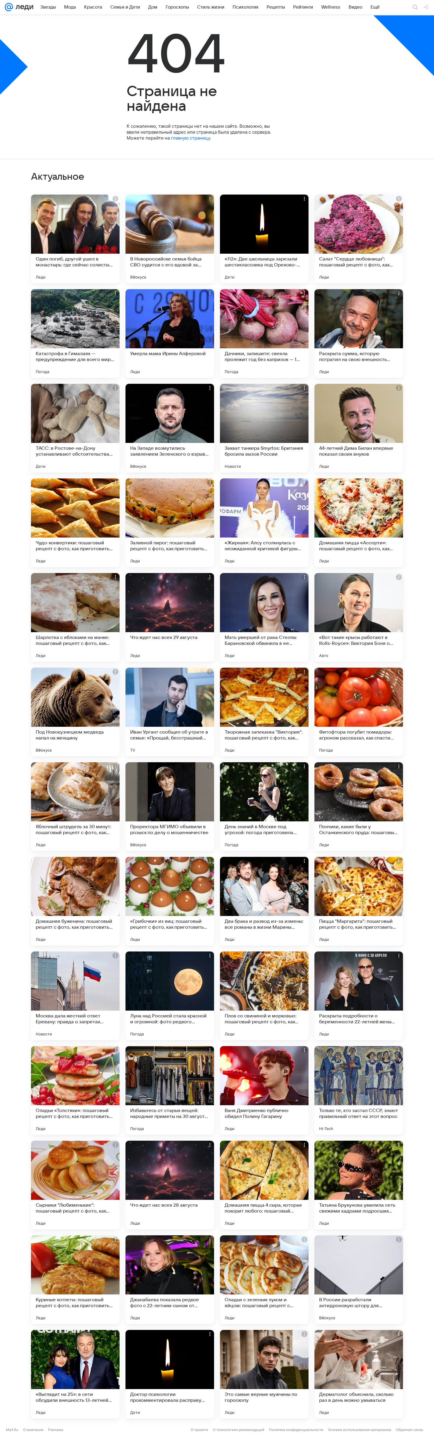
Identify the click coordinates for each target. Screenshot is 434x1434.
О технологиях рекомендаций (238, 1429)
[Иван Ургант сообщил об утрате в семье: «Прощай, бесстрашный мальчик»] (169, 712)
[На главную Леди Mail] (23, 7)
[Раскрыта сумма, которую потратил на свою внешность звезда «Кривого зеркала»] (358, 333)
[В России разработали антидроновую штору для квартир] (358, 1279)
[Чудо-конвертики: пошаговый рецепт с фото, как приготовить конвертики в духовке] (75, 522)
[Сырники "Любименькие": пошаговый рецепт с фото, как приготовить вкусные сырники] (75, 1185)
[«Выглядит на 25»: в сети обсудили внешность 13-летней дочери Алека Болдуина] (75, 1374)
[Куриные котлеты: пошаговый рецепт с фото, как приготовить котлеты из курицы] (75, 1279)
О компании (33, 1429)
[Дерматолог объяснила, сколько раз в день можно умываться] (358, 1374)
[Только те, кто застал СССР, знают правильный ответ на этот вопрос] (358, 1090)
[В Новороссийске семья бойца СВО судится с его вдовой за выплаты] (169, 239)
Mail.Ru (12, 1429)
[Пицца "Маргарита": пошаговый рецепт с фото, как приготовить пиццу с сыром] (358, 901)
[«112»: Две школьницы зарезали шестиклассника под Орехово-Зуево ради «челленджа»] (264, 239)
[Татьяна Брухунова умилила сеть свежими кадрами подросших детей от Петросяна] (358, 1185)
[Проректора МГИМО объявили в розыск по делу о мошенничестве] (169, 806)
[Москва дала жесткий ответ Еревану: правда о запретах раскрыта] (75, 995)
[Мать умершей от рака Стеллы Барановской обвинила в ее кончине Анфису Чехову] (264, 617)
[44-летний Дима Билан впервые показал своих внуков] (358, 428)
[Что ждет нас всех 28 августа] (169, 1185)
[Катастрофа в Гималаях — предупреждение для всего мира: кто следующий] (75, 333)
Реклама (55, 1429)
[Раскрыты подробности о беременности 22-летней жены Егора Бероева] (358, 995)
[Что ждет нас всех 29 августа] (169, 617)
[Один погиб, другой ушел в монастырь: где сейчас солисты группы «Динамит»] (75, 239)
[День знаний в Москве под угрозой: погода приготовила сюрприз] (264, 806)
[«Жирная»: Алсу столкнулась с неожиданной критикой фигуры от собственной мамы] (264, 522)
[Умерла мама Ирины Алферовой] (169, 333)
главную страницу (190, 138)
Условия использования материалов (359, 1429)
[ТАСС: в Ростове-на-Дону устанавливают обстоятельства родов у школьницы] (75, 428)
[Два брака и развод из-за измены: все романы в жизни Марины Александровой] (264, 901)
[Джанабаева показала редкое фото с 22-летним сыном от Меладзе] (169, 1279)
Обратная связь (409, 1429)
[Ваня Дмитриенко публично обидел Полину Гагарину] (264, 1090)
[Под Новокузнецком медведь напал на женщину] (75, 712)
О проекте (199, 1429)
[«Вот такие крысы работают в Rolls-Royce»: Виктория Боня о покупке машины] (358, 617)
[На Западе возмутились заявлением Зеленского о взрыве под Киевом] (169, 428)
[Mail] (9, 7)
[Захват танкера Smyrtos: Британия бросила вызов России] (264, 428)
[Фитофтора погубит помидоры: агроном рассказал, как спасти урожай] (358, 712)
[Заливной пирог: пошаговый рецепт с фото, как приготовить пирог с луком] (169, 522)
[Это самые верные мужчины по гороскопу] (264, 1374)
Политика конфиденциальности (296, 1429)
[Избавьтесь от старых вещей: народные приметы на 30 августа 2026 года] (169, 1090)
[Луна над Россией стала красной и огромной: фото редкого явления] (169, 995)
